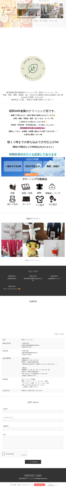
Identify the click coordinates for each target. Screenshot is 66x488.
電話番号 (6, 426)
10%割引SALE (11, 277)
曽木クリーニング (28, 478)
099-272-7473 (29, 475)
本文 (4, 434)
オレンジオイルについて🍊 (11, 287)
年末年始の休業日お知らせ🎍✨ (33, 278)
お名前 (5, 409)
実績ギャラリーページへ (33, 260)
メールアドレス (8, 417)
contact (39, 475)
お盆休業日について (54, 277)
